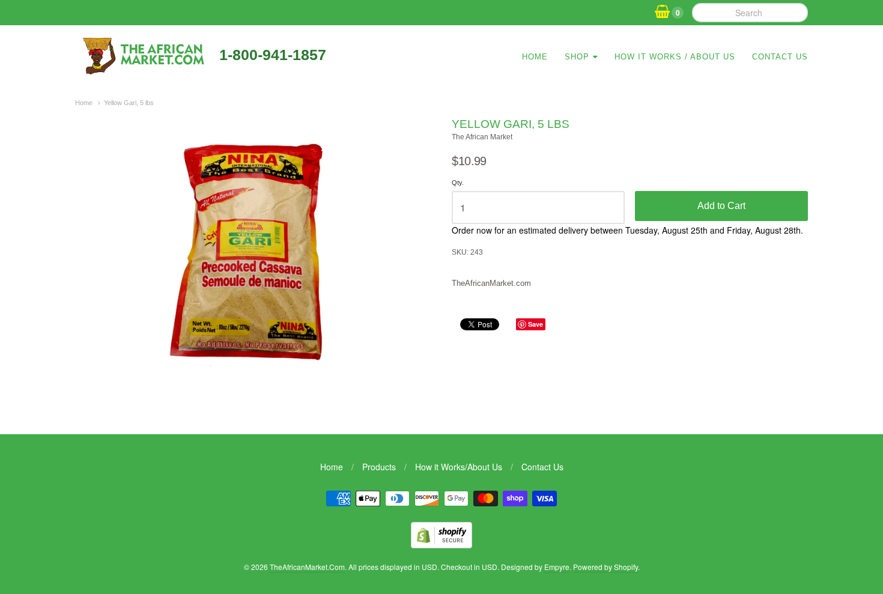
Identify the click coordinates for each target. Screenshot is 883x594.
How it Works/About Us (458, 467)
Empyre (556, 567)
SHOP (577, 56)
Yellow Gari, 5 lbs (129, 102)
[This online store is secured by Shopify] (441, 544)
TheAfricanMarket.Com (307, 567)
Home (535, 56)
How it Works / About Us (674, 56)
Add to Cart (721, 206)
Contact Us (780, 56)
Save (535, 324)
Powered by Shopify (605, 567)
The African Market (482, 137)
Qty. (458, 182)
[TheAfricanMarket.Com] (142, 70)
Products (379, 467)
